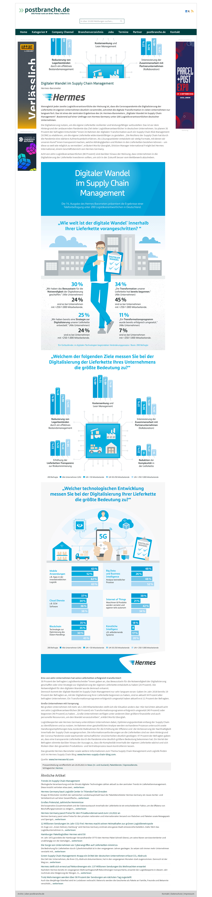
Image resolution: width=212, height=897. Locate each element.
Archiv (20, 893)
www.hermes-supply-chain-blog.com (96, 754)
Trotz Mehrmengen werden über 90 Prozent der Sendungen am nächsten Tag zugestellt (86, 877)
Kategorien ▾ (39, 32)
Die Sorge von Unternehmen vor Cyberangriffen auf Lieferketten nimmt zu (79, 844)
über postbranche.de (34, 893)
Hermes (59, 768)
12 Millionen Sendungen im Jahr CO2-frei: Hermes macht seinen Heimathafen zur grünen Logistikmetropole (97, 823)
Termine (123, 32)
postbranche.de (156, 32)
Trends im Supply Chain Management (60, 780)
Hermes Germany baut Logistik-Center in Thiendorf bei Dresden (74, 791)
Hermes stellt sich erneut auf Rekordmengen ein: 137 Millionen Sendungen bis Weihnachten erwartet (93, 866)
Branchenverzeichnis (90, 32)
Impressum (189, 893)
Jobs (111, 32)
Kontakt (175, 32)
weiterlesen (79, 787)
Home (23, 32)
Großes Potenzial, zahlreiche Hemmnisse (62, 802)
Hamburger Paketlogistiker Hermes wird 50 (63, 834)
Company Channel (63, 32)
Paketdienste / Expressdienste (123, 765)
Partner (137, 32)
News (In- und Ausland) (98, 765)
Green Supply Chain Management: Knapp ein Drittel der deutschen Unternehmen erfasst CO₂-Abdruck (94, 855)
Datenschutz (176, 893)
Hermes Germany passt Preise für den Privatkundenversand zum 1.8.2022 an (80, 812)
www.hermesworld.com (61, 759)
